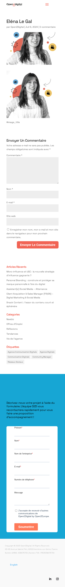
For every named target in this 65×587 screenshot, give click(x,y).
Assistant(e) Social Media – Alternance (26, 288)
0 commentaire (48, 26)
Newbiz (10, 319)
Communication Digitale (18, 356)
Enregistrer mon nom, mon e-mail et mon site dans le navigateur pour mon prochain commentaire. (32, 233)
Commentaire (14, 155)
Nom (9, 188)
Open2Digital (17, 26)
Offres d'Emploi (14, 323)
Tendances (12, 333)
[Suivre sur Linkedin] (50, 578)
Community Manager (41, 356)
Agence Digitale (47, 352)
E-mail (10, 202)
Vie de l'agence (14, 338)
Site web (11, 215)
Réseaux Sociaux (15, 362)
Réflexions (12, 328)
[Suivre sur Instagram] (57, 578)
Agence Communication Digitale (22, 352)
